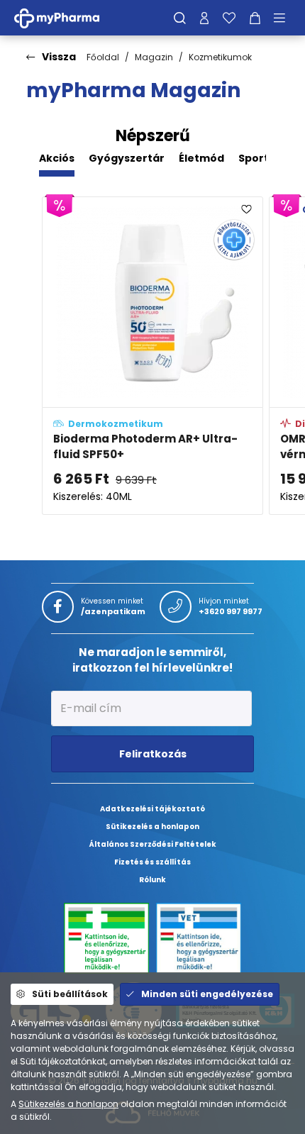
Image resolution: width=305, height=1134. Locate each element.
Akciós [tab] (56, 158)
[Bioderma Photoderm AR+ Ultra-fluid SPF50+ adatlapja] (152, 355)
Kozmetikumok (220, 57)
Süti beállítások (70, 994)
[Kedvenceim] (229, 17)
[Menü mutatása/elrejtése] (284, 17)
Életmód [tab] (201, 158)
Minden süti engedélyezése (207, 994)
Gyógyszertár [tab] (127, 158)
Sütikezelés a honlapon (68, 1104)
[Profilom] (204, 17)
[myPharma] (67, 17)
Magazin (154, 57)
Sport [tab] (253, 158)
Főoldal (103, 57)
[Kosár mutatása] (255, 17)
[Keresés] (179, 17)
